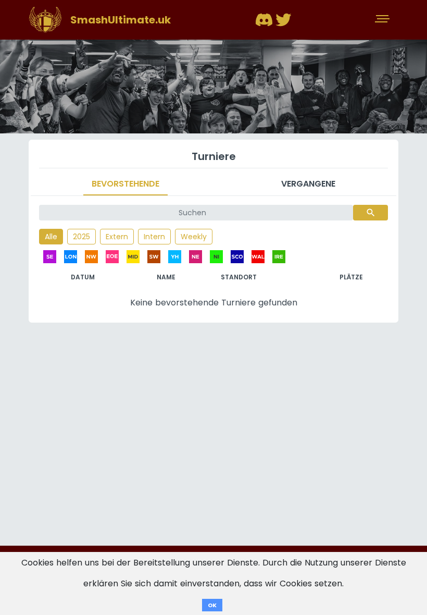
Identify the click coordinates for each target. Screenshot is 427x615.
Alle (51, 236)
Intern (154, 236)
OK (212, 605)
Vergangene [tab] (308, 184)
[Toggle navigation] (383, 20)
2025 (81, 236)
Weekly (194, 236)
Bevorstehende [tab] (125, 184)
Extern (117, 236)
